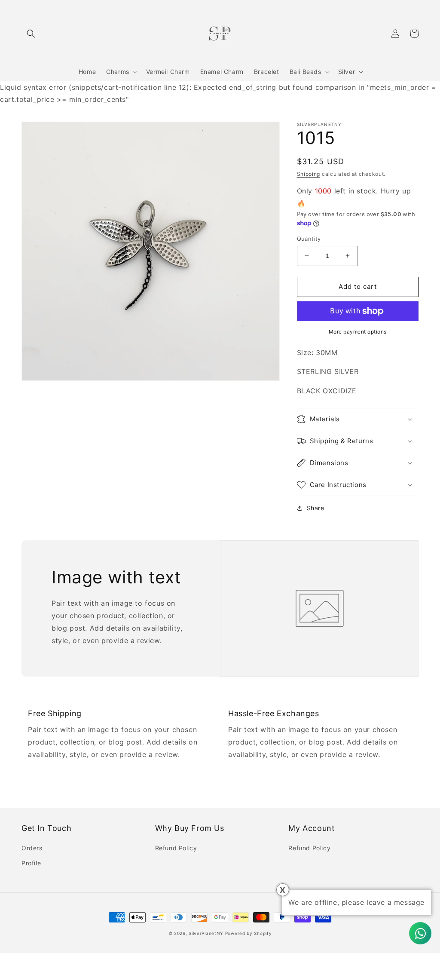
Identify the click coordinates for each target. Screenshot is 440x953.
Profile (31, 863)
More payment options (358, 331)
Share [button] (315, 508)
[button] (30, 33)
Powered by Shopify (248, 933)
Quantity (309, 238)
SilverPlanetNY (206, 933)
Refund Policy (176, 848)
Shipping (309, 174)
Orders (32, 848)
